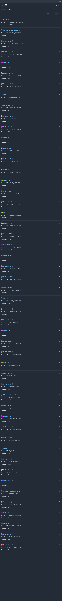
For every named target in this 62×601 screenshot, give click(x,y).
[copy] (8, 19)
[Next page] (59, 13)
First (48, 13)
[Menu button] (2, 5)
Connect (57, 5)
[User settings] (60, 1)
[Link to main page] (6, 5)
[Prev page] (53, 13)
